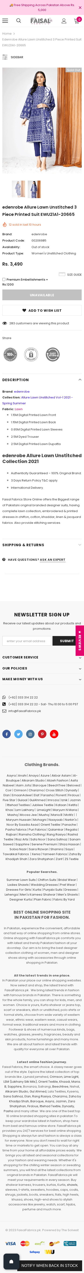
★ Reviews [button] (79, 641)
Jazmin (75, 800)
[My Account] (64, 20)
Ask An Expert (52, 559)
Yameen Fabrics (54, 854)
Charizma (36, 790)
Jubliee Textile (42, 805)
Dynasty (71, 790)
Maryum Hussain (18, 819)
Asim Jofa (23, 785)
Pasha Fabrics (16, 829)
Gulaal (22, 800)
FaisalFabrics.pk (29, 1230)
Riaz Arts (21, 839)
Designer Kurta (21, 899)
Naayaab (56, 819)
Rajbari (11, 834)
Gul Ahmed (38, 1091)
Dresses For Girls (18, 889)
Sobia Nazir (18, 849)
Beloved (73, 785)
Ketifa (73, 805)
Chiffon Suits (47, 880)
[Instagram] (30, 734)
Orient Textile (50, 824)
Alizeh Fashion (57, 780)
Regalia (71, 829)
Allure (25, 397)
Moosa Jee (28, 815)
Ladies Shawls (18, 884)
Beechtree (60, 1086)
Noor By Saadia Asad (22, 824)
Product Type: (13, 253)
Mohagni (39, 819)
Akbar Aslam (61, 775)
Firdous (73, 795)
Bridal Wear (67, 880)
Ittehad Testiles (18, 805)
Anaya (33, 775)
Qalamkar (55, 829)
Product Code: (13, 240)
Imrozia (53, 800)
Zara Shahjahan (41, 859)
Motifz (68, 815)
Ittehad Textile (50, 1106)
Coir (8, 790)
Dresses (70, 889)
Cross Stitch (54, 790)
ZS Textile (72, 859)
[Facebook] (6, 734)
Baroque (39, 785)
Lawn (19, 409)
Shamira (56, 849)
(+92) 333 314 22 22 (23, 697)
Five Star (9, 800)
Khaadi (64, 1081)
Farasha (47, 795)
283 (12, 323)
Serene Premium (44, 844)
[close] (80, 8)
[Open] (11, 1261)
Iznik (64, 800)
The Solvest (70, 1230)
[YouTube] (54, 734)
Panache (69, 824)
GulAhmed (37, 800)
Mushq (44, 815)
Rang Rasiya (56, 834)
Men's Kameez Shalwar (38, 894)
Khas (9, 810)
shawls (72, 1185)
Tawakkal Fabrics (16, 854)
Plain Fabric (42, 899)
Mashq (12, 815)
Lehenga (11, 894)
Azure (45, 775)
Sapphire (22, 844)
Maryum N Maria (65, 810)
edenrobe (39, 234)
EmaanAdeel (22, 795)
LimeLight (44, 810)
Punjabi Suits (52, 889)
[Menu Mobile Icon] (5, 21)
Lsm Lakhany (24, 810)
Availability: (11, 247)
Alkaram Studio (33, 780)
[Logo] (41, 21)
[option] (42, 121)
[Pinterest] (42, 734)
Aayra (11, 775)
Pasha (8, 1111)
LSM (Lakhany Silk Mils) (20, 1081)
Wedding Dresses (44, 884)
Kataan (61, 805)
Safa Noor (38, 839)
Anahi (22, 775)
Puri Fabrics (37, 829)
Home (7, 33)
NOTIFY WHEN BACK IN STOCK (49, 1266)
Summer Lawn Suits (21, 880)
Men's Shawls (68, 894)
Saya (69, 849)
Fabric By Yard (64, 899)
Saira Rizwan (38, 849)
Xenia (36, 854)
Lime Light (71, 1076)
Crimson (20, 790)
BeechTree (57, 785)
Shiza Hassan (69, 844)
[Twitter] (18, 734)
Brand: (7, 234)
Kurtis (37, 889)
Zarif (59, 859)
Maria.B (56, 815)
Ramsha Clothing (32, 834)
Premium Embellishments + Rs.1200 (25, 282)
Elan (7, 795)
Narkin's (71, 819)
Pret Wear (67, 884)
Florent (61, 795)
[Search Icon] (18, 20)
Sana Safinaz (57, 839)
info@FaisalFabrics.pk (24, 711)
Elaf (36, 795)
